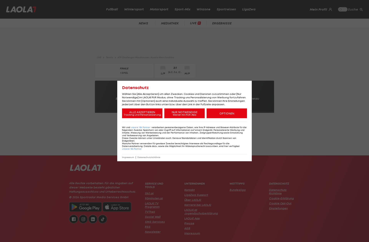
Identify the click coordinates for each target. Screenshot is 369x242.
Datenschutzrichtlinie (148, 157)
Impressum (128, 157)
